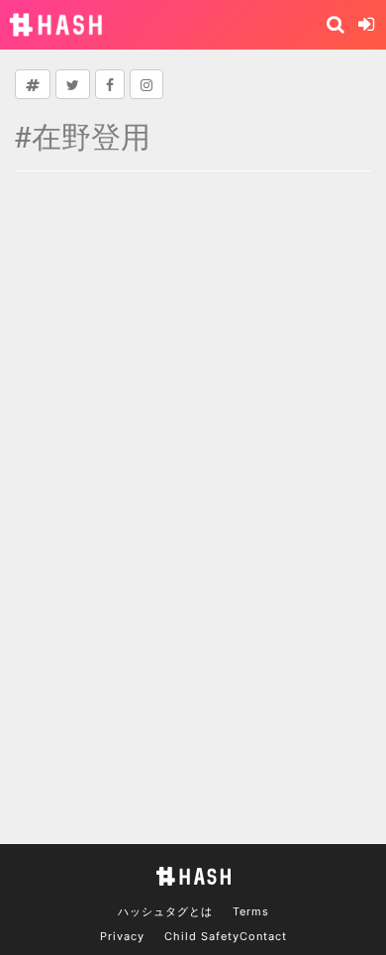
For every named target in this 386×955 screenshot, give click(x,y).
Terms (251, 911)
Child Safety (202, 936)
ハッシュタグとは (165, 911)
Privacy (122, 936)
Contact (263, 936)
